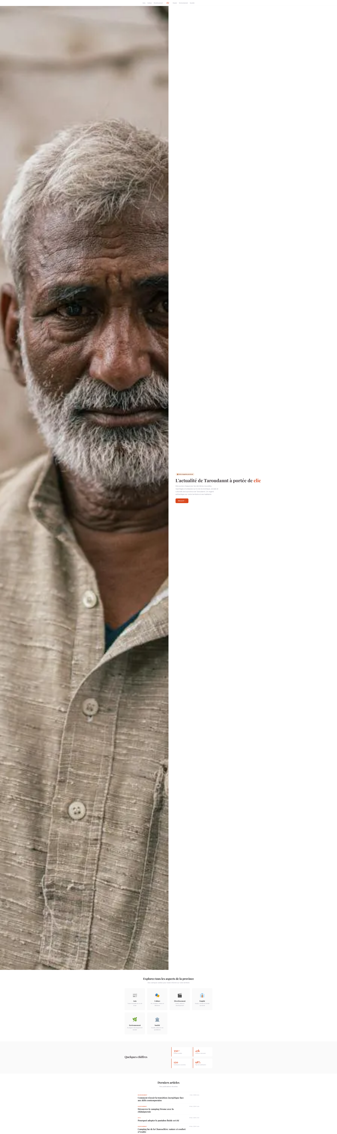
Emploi (175, 3)
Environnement (183, 3)
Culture (149, 3)
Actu (144, 3)
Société (192, 3)
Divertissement (158, 3)
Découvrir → (182, 501)
